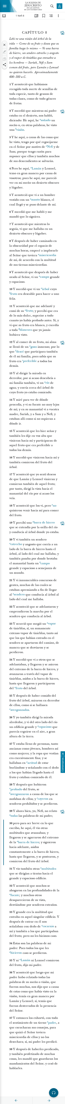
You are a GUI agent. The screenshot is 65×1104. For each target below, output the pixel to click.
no (54, 506)
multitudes (49, 869)
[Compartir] (4, 65)
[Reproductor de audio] (53, 1092)
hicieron (16, 953)
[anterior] (16, 1100)
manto (35, 200)
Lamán (36, 168)
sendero (19, 595)
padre (52, 1023)
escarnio (48, 926)
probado (16, 789)
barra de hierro (44, 523)
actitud (32, 763)
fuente (14, 895)
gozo (33, 347)
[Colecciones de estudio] (36, 15)
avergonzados (19, 710)
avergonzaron (19, 794)
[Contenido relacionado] (51, 15)
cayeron (43, 799)
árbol (45, 289)
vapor (52, 624)
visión (20, 130)
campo (44, 277)
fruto (13, 294)
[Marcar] (4, 52)
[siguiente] (49, 1100)
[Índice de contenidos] (4, 15)
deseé (20, 352)
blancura (26, 330)
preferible (30, 361)
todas (14, 816)
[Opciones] (58, 15)
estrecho (16, 544)
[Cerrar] (4, 45)
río (47, 383)
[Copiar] (4, 59)
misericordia (47, 255)
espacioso (45, 727)
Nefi (50, 147)
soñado (45, 120)
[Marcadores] (43, 15)
